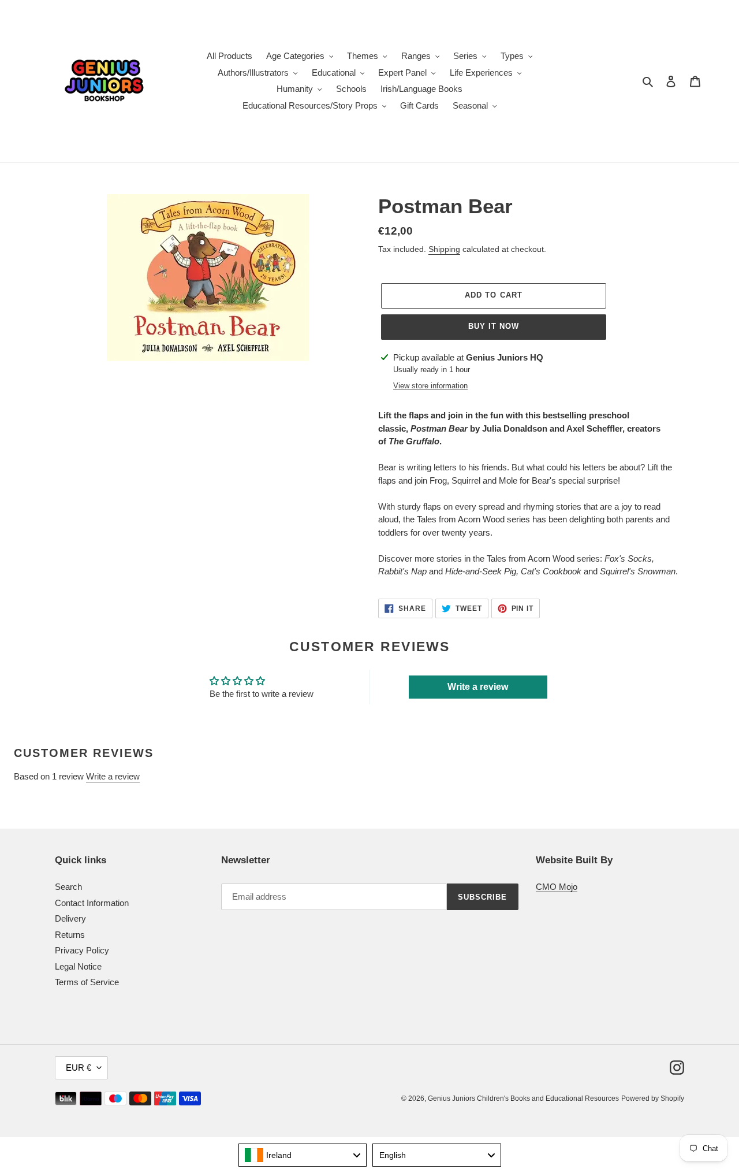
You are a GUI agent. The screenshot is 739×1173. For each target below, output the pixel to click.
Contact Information (92, 903)
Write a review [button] (477, 687)
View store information (430, 385)
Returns (70, 935)
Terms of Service (87, 982)
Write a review (113, 776)
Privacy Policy (82, 950)
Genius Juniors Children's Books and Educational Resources (523, 1098)
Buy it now (493, 326)
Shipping (444, 249)
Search (68, 887)
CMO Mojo (556, 887)
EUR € (78, 1067)
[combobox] (302, 1155)
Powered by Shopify (652, 1098)
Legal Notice (78, 966)
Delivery (70, 918)
